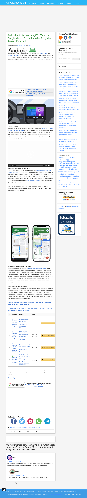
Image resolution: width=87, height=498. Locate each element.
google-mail (75, 163)
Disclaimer (61, 208)
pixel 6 (63, 180)
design (60, 162)
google (69, 163)
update (74, 184)
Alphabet (68, 3)
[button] (30, 154)
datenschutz (73, 160)
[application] (31, 154)
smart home (67, 182)
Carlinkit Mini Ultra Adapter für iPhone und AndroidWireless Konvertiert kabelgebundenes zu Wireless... (24, 359)
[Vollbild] (51, 165)
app (67, 160)
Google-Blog (11, 378)
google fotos (72, 171)
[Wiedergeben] (10, 165)
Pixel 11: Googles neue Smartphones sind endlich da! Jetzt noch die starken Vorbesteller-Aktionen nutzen (69, 107)
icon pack (67, 177)
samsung (73, 180)
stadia (76, 182)
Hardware (60, 3)
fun (69, 162)
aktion (60, 158)
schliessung (61, 182)
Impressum (61, 206)
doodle (65, 162)
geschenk (62, 163)
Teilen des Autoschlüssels (33, 180)
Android (34, 3)
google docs (60, 171)
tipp (70, 184)
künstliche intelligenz (62, 178)
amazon (65, 158)
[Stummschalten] (49, 165)
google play (72, 173)
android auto (13, 427)
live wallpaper (72, 179)
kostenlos (75, 177)
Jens (29, 45)
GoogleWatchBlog (16, 2)
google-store (68, 167)
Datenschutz (74, 206)
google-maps (31, 427)
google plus (77, 175)
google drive (66, 171)
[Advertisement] (43, 19)
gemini (73, 162)
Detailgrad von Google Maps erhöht (36, 268)
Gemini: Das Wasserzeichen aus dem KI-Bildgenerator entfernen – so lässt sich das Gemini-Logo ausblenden (69, 77)
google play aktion (66, 175)
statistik (61, 184)
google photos (65, 173)
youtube (38, 427)
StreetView (66, 184)
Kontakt (68, 206)
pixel (60, 181)
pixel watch (68, 180)
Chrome (41, 3)
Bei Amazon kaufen (49, 323)
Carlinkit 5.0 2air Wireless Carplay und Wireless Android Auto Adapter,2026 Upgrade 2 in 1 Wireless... (23, 323)
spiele (72, 182)
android (72, 157)
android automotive (22, 427)
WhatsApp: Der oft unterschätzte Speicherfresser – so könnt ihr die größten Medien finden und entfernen (69, 100)
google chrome (71, 169)
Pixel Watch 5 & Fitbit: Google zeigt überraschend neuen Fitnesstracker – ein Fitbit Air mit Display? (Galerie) (68, 93)
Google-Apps (50, 3)
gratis (60, 177)
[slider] (29, 165)
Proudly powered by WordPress (72, 494)
